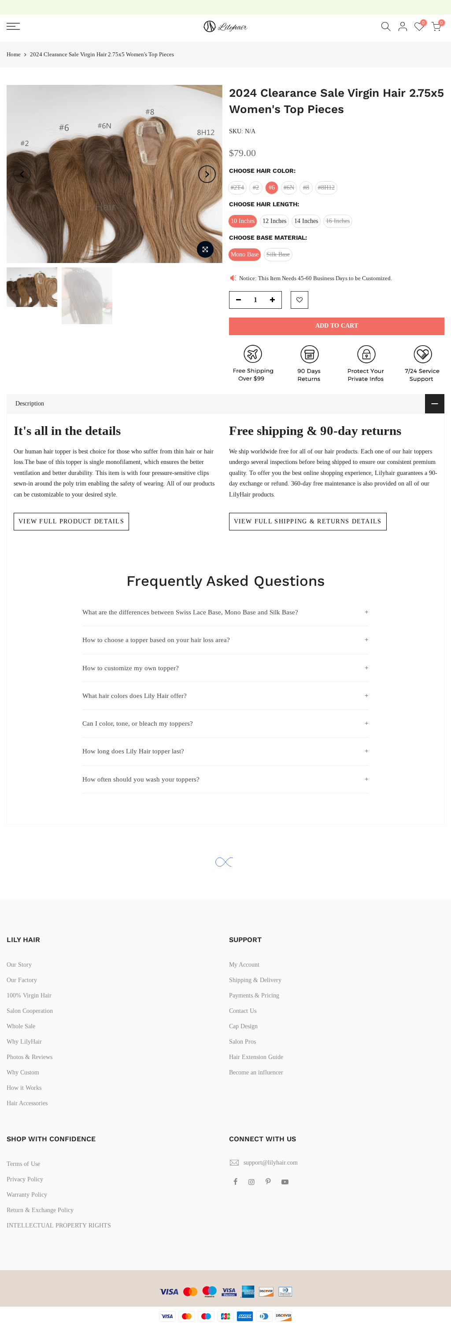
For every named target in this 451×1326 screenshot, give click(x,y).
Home (14, 54)
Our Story (19, 964)
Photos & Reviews (29, 1057)
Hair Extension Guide (256, 1057)
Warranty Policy (27, 1194)
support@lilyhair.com (271, 1162)
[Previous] (22, 174)
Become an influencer (256, 1072)
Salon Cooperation (30, 1011)
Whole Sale (21, 1026)
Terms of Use (23, 1164)
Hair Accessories (27, 1103)
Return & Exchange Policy (40, 1210)
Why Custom (23, 1072)
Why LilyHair (24, 1041)
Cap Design (243, 1026)
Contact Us (242, 1011)
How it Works (24, 1088)
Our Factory (22, 980)
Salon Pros (242, 1041)
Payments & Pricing (254, 995)
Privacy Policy (25, 1179)
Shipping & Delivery (255, 980)
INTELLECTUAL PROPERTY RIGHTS (59, 1225)
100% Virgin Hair (29, 995)
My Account (244, 964)
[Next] (207, 174)
